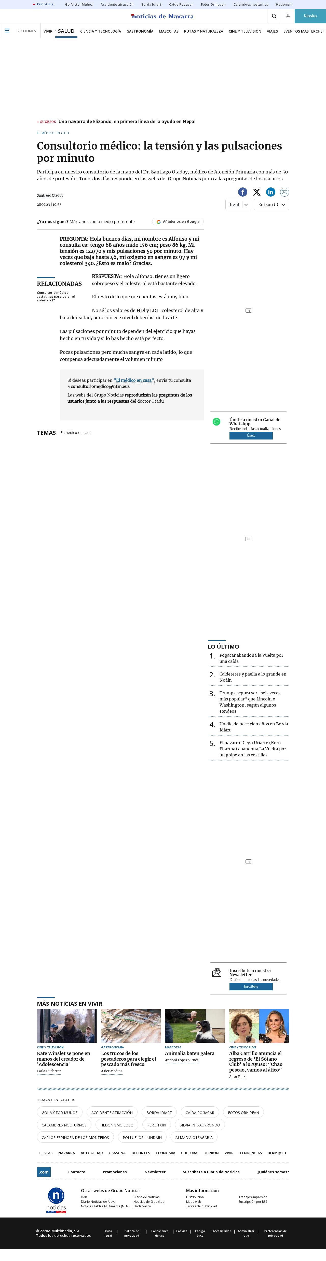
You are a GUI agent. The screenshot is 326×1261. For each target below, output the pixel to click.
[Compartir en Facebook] (242, 193)
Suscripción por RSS (253, 1201)
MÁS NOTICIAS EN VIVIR (69, 1003)
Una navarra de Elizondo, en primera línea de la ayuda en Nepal (127, 121)
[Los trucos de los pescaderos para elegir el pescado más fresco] (131, 1026)
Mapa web (193, 1201)
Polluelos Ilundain (142, 1137)
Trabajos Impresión (253, 1197)
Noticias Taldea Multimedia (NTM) (105, 1206)
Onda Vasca (142, 1206)
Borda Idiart (159, 1112)
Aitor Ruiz (237, 1077)
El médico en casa (75, 432)
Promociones (115, 1171)
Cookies (181, 1231)
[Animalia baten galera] (195, 1026)
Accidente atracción (112, 1112)
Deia (84, 1197)
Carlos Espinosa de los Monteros (75, 1137)
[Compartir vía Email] (284, 193)
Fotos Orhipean (243, 1112)
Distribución (195, 1197)
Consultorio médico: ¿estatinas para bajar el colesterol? (56, 296)
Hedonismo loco (116, 1125)
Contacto (76, 1171)
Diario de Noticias (146, 1197)
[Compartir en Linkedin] (270, 193)
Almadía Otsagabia (194, 1137)
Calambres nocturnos (64, 1125)
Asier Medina (112, 1071)
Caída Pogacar (200, 1112)
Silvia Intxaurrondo (200, 1125)
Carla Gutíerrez (49, 1071)
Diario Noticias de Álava (98, 1201)
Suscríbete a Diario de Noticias (211, 1171)
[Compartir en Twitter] (256, 193)
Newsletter (155, 1171)
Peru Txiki (156, 1125)
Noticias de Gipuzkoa (148, 1201)
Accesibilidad (222, 1231)
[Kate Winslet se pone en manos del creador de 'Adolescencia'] (67, 1026)
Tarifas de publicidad (201, 1206)
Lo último (223, 646)
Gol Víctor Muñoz (60, 1112)
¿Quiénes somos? (273, 1171)
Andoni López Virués (182, 1060)
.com (44, 1172)
